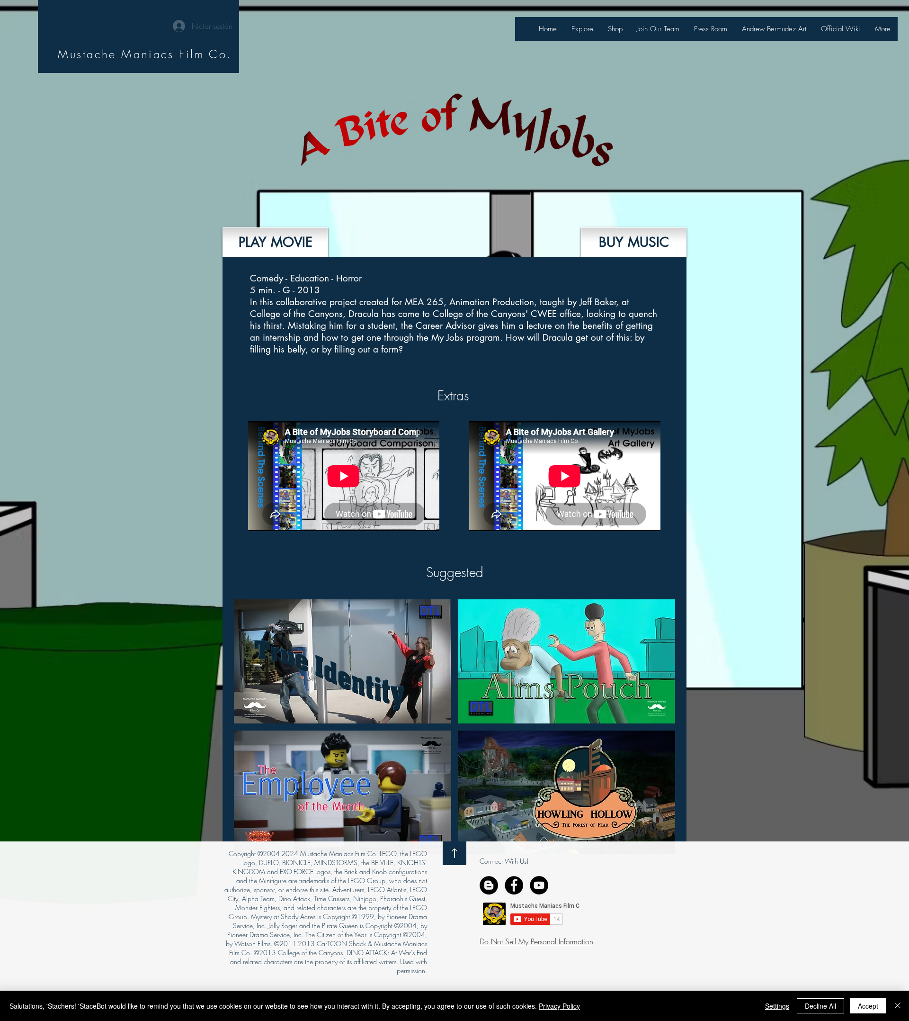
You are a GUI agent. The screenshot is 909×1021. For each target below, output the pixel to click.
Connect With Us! (504, 861)
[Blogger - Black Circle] (489, 885)
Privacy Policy (559, 1006)
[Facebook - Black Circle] (514, 885)
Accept (868, 1006)
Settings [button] (777, 1006)
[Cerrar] (897, 1005)
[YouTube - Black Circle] (539, 885)
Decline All (820, 1006)
